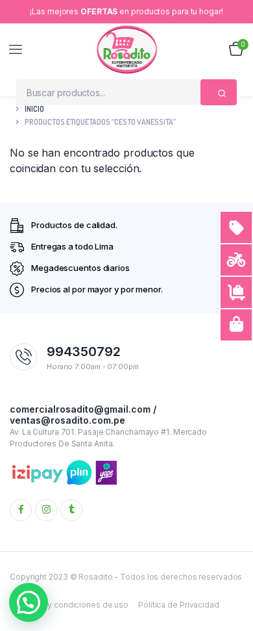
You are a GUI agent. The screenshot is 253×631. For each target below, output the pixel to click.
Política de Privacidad (178, 605)
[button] (28, 602)
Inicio (34, 109)
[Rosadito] (127, 49)
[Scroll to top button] (232, 579)
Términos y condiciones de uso (69, 605)
